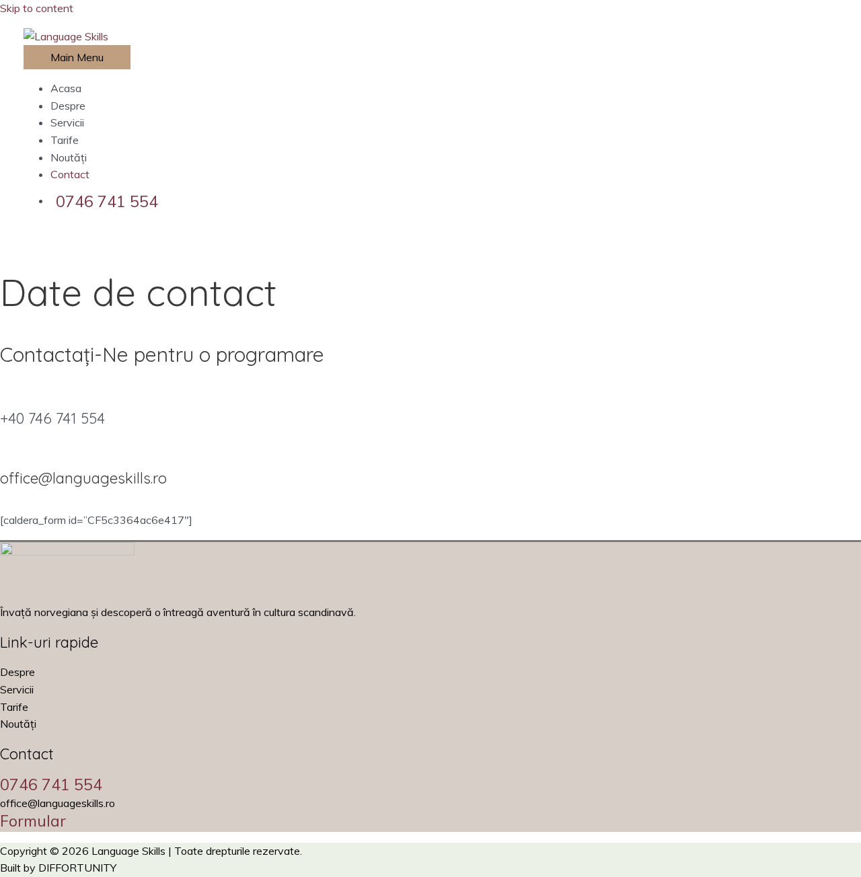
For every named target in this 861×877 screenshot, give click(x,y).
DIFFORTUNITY (77, 867)
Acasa (65, 88)
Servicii (67, 122)
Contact (69, 174)
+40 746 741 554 (52, 418)
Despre (67, 105)
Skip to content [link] (36, 8)
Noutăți (68, 157)
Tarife (64, 140)
